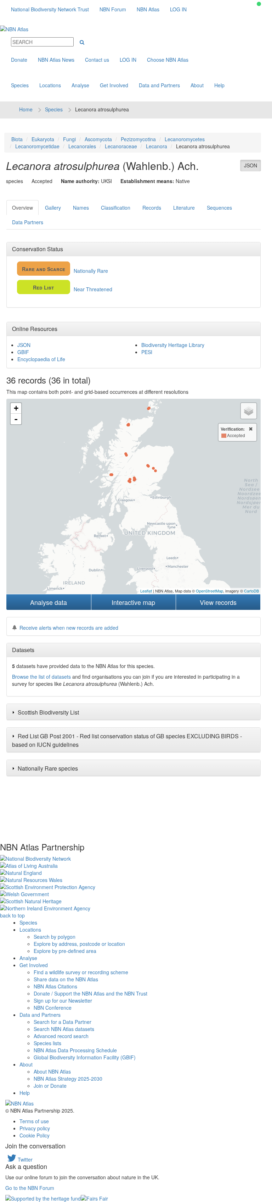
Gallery (53, 207)
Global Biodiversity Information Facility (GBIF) (85, 1057)
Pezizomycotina (138, 139)
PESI (146, 351)
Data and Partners (159, 85)
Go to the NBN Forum (29, 1187)
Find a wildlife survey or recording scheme (81, 972)
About (197, 85)
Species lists (47, 1043)
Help (219, 85)
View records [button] (218, 602)
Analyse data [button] (48, 602)
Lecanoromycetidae (37, 146)
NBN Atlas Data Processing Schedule (75, 1050)
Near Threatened (72, 288)
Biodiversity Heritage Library (172, 344)
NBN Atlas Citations (55, 986)
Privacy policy (34, 1128)
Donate (19, 59)
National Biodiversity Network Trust (50, 9)
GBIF (23, 351)
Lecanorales (82, 146)
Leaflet (146, 591)
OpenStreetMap (209, 591)
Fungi (69, 139)
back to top (12, 915)
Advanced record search (61, 1036)
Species (20, 85)
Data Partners (27, 222)
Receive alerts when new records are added (68, 627)
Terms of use (34, 1121)
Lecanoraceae (121, 146)
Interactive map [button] (133, 602)
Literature (184, 207)
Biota (17, 139)
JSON (250, 165)
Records (151, 207)
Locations (50, 85)
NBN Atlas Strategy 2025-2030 (68, 1078)
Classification (115, 207)
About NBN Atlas (52, 1071)
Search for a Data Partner (62, 1021)
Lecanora (156, 146)
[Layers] (248, 411)
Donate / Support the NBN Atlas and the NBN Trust (90, 993)
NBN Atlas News (56, 59)
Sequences (219, 207)
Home (26, 109)
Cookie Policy (34, 1135)
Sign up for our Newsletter (63, 1000)
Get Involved (114, 85)
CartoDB (251, 591)
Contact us (97, 59)
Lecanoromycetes (185, 139)
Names (81, 207)
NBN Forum (113, 9)
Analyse (80, 85)
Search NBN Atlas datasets (64, 1028)
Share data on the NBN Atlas (66, 979)
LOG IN (178, 9)
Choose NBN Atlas (167, 59)
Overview (22, 207)
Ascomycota (98, 139)
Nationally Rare (65, 269)
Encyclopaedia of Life (41, 359)
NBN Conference (53, 1007)
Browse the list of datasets (41, 676)
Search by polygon (54, 936)
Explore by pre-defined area (65, 950)
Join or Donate (50, 1085)
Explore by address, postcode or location (79, 943)
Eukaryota (43, 139)
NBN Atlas (148, 9)
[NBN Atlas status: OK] (259, 3)
